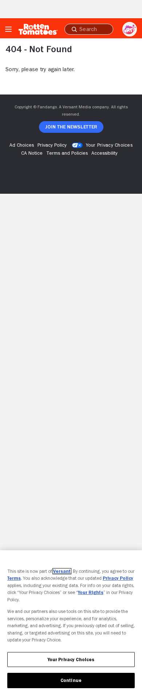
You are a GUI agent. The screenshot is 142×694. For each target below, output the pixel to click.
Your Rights (90, 592)
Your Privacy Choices (109, 144)
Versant (62, 571)
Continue (71, 680)
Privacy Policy (118, 578)
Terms (14, 578)
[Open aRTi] (130, 29)
